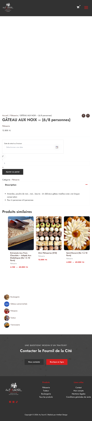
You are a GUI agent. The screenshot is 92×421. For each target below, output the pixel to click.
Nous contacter (34, 362)
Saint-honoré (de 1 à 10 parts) (76, 254)
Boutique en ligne (57, 362)
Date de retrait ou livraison (13, 143)
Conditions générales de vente (78, 397)
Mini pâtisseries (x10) (47, 253)
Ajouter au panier (13, 172)
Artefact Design (61, 414)
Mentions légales (78, 393)
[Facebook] (10, 402)
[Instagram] (13, 402)
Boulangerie (46, 393)
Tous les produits (46, 397)
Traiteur (46, 390)
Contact (79, 387)
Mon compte (78, 390)
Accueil (5, 115)
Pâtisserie (14, 115)
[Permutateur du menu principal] (86, 7)
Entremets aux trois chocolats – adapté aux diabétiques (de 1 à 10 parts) (20, 257)
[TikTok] (17, 402)
